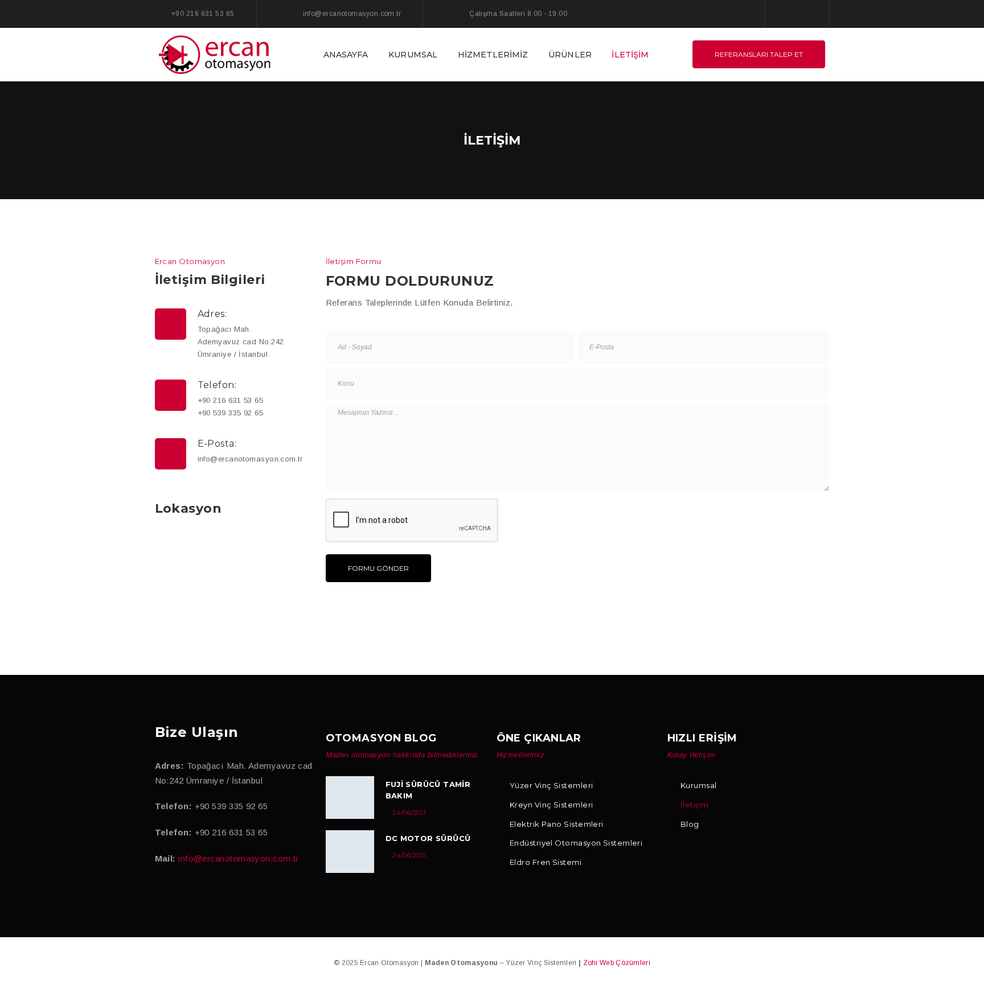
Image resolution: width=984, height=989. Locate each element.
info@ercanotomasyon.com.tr (238, 858)
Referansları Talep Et (759, 54)
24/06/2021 (409, 813)
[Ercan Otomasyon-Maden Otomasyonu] (216, 54)
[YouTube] (207, 895)
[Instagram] (808, 13)
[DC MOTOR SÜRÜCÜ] (350, 851)
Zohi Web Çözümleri (616, 963)
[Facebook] (785, 13)
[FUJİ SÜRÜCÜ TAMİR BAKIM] (350, 797)
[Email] (231, 895)
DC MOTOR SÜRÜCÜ (428, 838)
